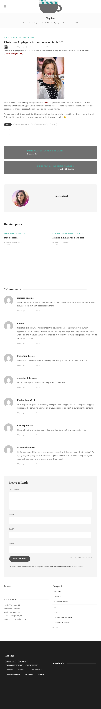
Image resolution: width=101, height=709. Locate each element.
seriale (8, 38)
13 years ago (21, 464)
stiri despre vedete (37, 23)
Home (25, 23)
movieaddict (13, 47)
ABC (55, 612)
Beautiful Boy (32, 154)
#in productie (32, 666)
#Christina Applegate (23, 124)
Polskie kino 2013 (26, 400)
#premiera (21, 670)
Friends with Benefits (66, 169)
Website (12, 543)
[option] (26, 237)
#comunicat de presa (14, 666)
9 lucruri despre (61, 602)
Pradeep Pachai (25, 425)
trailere (59, 151)
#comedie (22, 661)
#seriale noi (35, 670)
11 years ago (65, 242)
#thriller (29, 674)
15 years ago (21, 47)
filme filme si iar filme (40, 151)
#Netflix (9, 670)
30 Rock (57, 596)
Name (11, 515)
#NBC (53, 124)
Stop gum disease (26, 356)
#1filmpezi (58, 591)
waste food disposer (27, 378)
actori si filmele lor (63, 617)
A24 (55, 607)
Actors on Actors (61, 623)
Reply (38, 310)
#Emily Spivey (41, 124)
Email (11, 529)
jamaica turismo (25, 297)
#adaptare (10, 661)
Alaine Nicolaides (26, 447)
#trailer (41, 674)
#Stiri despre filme (13, 674)
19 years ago (16, 242)
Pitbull (20, 323)
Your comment (14, 489)
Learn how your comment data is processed (63, 566)
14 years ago (21, 310)
